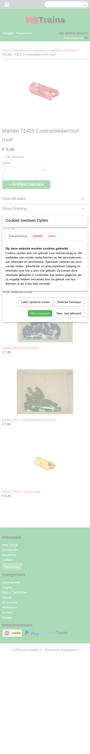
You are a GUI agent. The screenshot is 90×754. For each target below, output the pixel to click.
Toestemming (17, 236)
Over (51, 236)
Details (37, 236)
